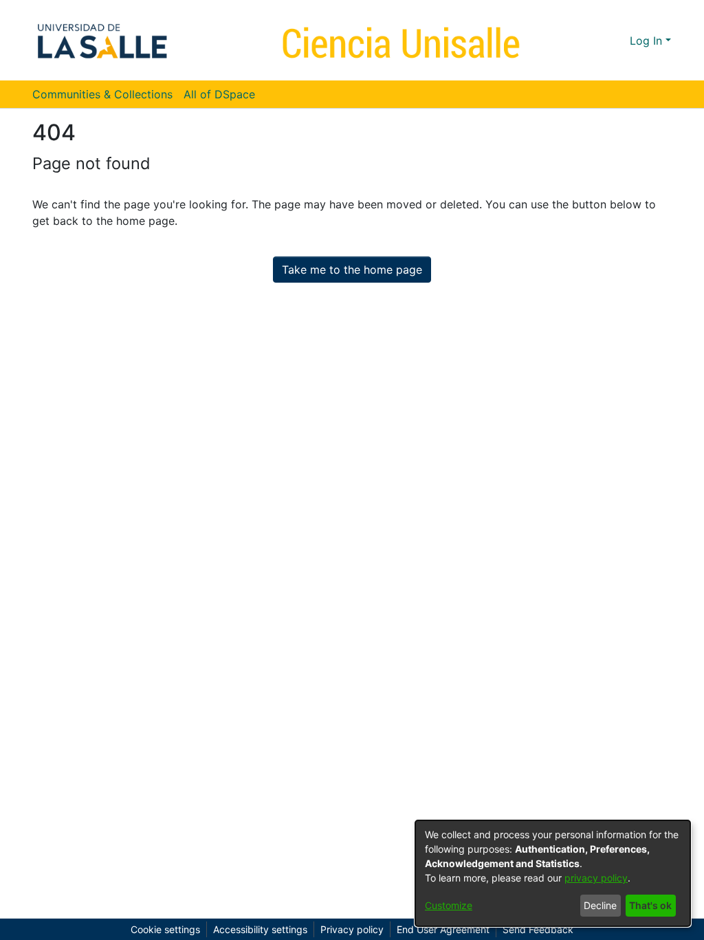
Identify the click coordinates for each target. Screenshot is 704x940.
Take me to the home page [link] (352, 269)
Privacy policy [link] (352, 929)
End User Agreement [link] (443, 929)
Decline (600, 905)
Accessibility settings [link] (260, 929)
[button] (594, 40)
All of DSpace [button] (219, 94)
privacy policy (596, 878)
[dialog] (552, 873)
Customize (448, 905)
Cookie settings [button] (165, 929)
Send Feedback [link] (538, 929)
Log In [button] (648, 40)
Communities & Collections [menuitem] (102, 94)
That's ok (650, 905)
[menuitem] (224, 94)
